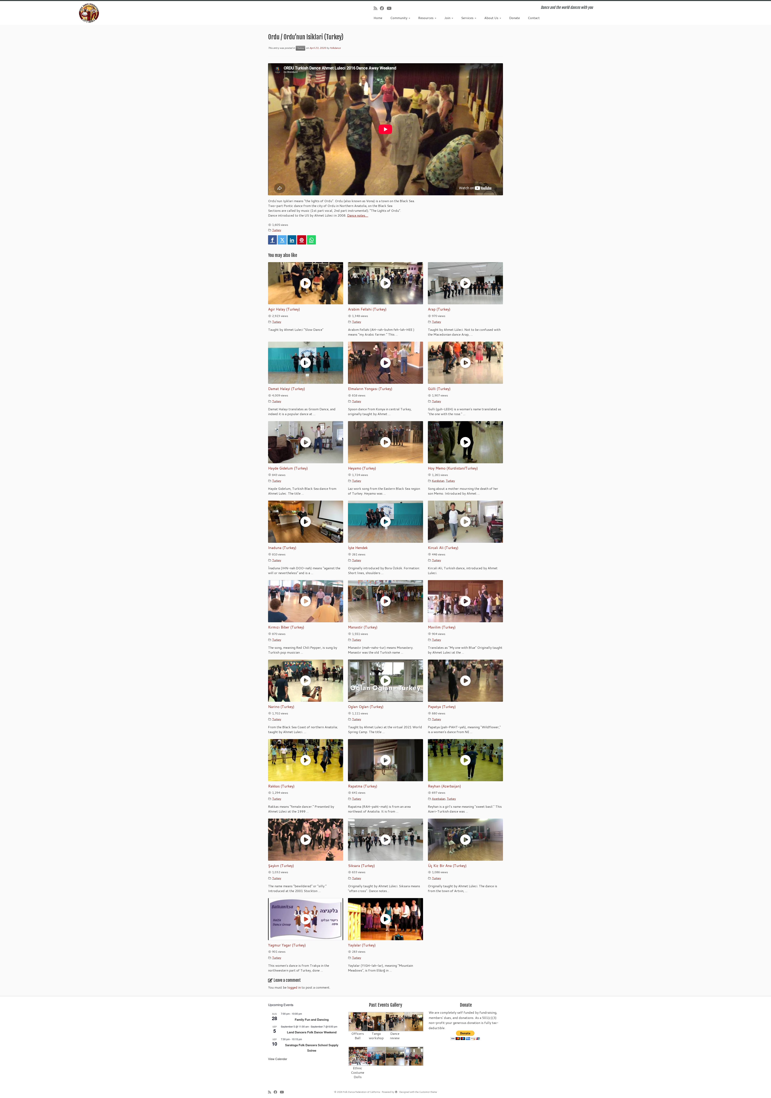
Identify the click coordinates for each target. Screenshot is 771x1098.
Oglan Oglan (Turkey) (365, 706)
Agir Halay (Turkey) (284, 309)
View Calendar (277, 1059)
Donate (514, 17)
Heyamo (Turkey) (362, 468)
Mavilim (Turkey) (442, 627)
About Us (491, 17)
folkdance (335, 48)
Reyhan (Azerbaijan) (444, 786)
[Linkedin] (292, 239)
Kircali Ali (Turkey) (443, 547)
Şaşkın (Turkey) (281, 865)
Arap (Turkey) (439, 309)
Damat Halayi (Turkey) (286, 388)
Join (447, 17)
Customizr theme (428, 1092)
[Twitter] (282, 239)
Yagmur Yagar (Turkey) (287, 945)
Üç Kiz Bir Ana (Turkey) (447, 865)
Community (399, 17)
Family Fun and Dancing (312, 1019)
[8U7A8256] (414, 1021)
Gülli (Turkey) (439, 388)
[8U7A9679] (358, 1021)
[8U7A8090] (377, 1056)
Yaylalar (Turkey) (362, 945)
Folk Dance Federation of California (361, 1092)
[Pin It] (301, 239)
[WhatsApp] (311, 239)
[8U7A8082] (395, 1056)
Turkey (300, 48)
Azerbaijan (438, 799)
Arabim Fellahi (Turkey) (367, 309)
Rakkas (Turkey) (281, 786)
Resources (426, 17)
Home (378, 17)
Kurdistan (438, 481)
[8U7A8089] (414, 1056)
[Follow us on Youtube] (390, 8)
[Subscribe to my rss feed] (377, 8)
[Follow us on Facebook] (383, 8)
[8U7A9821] (377, 1021)
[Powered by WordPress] (396, 1091)
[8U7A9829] (395, 1021)
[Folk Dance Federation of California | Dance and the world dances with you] (89, 13)
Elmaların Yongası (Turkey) (370, 388)
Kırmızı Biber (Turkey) (286, 627)
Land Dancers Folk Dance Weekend (312, 1032)
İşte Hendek (358, 547)
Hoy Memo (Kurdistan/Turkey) (453, 468)
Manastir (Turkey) (362, 627)
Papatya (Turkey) (442, 706)
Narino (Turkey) (281, 706)
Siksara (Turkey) (361, 865)
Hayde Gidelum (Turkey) (288, 468)
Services (467, 17)
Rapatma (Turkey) (362, 786)
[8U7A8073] (358, 1056)
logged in (294, 987)
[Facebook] (272, 239)
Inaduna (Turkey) (282, 547)
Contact (534, 17)
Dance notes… (357, 215)
